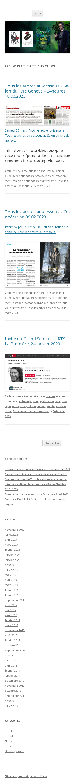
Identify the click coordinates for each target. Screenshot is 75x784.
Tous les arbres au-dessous (45, 308)
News (8, 741)
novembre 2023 (15, 529)
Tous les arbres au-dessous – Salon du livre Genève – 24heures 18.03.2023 (37, 91)
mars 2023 (11, 545)
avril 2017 (11, 615)
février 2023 (12, 550)
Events (9, 731)
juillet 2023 (11, 534)
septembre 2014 (15, 650)
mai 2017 (10, 610)
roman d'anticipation (26, 181)
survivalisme (48, 181)
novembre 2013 (15, 685)
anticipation (26, 176)
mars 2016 (11, 625)
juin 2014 (10, 660)
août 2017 (11, 605)
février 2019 (12, 590)
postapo (18, 303)
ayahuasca (47, 401)
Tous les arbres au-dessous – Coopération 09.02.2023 (37, 214)
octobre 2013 (13, 691)
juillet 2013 (11, 706)
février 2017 (12, 620)
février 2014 (12, 670)
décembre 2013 (14, 680)
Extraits (9, 736)
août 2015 (11, 635)
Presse (50, 171)
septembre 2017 (15, 600)
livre (57, 401)
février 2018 (12, 595)
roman (41, 406)
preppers (55, 303)
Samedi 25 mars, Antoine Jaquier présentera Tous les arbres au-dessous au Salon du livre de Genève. (37, 135)
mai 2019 (10, 575)
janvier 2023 (12, 555)
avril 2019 (11, 580)
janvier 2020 (12, 560)
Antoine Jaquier (44, 176)
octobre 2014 (13, 645)
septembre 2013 (15, 696)
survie (51, 406)
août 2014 (11, 655)
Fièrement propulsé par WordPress (26, 776)
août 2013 (11, 701)
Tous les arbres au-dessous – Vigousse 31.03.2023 (37, 494)
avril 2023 (11, 539)
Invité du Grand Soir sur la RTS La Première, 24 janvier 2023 (35, 341)
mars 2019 (11, 585)
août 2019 (11, 565)
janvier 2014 (12, 675)
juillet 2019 (11, 570)
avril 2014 (11, 665)
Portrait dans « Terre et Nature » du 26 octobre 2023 (37, 469)
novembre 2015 (15, 630)
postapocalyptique (36, 303)
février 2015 (12, 640)
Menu (37, 13)
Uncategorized (14, 751)
